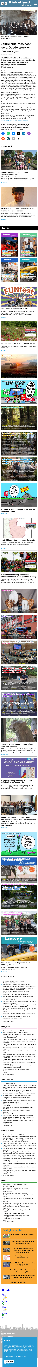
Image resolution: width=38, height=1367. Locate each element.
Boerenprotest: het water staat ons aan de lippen (17, 984)
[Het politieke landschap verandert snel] (19, 844)
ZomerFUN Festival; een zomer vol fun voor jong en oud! (19, 1008)
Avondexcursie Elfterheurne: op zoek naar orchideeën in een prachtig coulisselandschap (19, 1066)
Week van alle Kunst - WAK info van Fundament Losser (19, 1054)
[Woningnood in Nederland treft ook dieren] (19, 331)
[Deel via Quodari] (8, 138)
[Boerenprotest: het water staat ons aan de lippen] (19, 392)
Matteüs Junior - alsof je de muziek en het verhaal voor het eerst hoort (17, 210)
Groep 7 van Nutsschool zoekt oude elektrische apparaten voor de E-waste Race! (19, 818)
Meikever (5, 1201)
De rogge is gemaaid (9, 982)
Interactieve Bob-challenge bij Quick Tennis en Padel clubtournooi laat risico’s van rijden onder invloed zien (18, 1116)
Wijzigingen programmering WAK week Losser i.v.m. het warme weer (16, 782)
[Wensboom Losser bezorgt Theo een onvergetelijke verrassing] (19, 923)
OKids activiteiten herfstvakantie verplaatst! (15, 1119)
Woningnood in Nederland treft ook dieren (18, 343)
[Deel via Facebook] (3, 133)
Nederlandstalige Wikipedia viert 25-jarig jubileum (17, 1152)
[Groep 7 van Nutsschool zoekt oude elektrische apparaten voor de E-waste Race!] (19, 805)
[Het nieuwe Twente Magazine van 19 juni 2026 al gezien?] (19, 869)
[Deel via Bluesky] (13, 133)
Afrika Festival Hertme (9, 1037)
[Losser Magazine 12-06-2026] (28, 270)
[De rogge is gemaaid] (19, 366)
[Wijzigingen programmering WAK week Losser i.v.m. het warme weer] (19, 768)
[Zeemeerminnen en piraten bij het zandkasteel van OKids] (19, 160)
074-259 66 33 (8, 1336)
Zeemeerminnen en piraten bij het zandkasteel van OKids (14, 173)
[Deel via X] (18, 133)
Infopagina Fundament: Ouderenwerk (14, 1162)
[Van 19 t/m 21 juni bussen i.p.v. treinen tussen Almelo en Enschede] (6, 1277)
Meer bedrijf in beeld (19, 1282)
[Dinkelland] (21, 3)
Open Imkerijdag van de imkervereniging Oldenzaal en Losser (17, 745)
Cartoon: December (8, 1113)
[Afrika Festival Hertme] (19, 601)
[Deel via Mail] (13, 138)
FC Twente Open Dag (9, 999)
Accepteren (9, 1361)
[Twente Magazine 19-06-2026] (9, 270)
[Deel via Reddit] (3, 138)
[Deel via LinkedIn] (23, 133)
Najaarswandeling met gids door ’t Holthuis (15, 1032)
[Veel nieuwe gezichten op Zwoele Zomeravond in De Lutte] (19, 897)
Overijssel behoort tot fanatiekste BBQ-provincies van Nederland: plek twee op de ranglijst (18, 988)
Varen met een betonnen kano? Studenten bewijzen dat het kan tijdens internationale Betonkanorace (19, 1156)
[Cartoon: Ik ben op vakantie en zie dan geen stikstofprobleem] (19, 495)
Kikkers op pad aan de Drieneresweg (13, 1213)
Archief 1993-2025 (8, 1021)
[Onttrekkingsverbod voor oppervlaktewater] (19, 528)
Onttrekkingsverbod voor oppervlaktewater (18, 540)
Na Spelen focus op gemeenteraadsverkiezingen (17, 1095)
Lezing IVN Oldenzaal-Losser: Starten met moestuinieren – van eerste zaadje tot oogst (19, 1217)
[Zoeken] (6, 3)
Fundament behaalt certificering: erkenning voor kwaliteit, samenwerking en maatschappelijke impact (19, 1005)
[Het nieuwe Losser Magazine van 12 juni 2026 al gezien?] (19, 949)
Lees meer (4, 182)
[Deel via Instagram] (29, 133)
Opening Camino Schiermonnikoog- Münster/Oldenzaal (19, 1093)
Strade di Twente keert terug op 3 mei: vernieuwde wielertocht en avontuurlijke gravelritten (17, 1091)
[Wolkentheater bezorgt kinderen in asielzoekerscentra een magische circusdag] (19, 562)
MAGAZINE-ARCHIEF (18, 284)
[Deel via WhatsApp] (8, 133)
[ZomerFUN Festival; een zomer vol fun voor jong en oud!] (19, 704)
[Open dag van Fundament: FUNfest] (19, 297)
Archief (5, 1020)
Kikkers (5, 1211)
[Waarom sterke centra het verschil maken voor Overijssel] (19, 444)
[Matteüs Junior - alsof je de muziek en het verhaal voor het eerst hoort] (19, 197)
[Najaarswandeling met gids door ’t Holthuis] (19, 418)
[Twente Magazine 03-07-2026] (28, 245)
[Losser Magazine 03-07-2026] (9, 245)
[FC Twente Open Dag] (19, 627)
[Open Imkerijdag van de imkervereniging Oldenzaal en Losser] (19, 730)
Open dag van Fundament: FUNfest (15, 309)
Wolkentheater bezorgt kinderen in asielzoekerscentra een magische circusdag (18, 576)
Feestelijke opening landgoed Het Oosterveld (16, 1215)
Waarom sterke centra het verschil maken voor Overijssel (19, 986)
